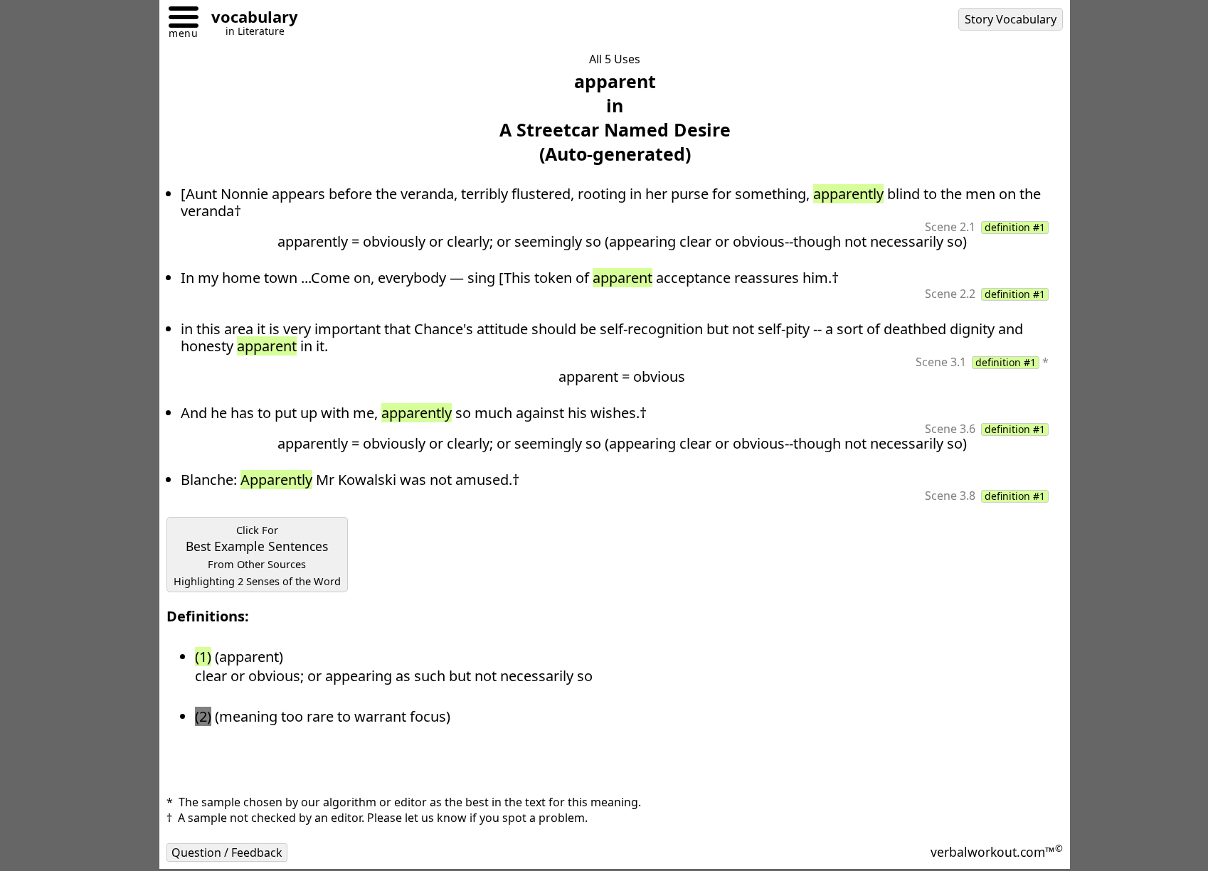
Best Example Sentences (257, 555)
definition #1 (1015, 227)
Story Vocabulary (1010, 19)
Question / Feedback (227, 852)
